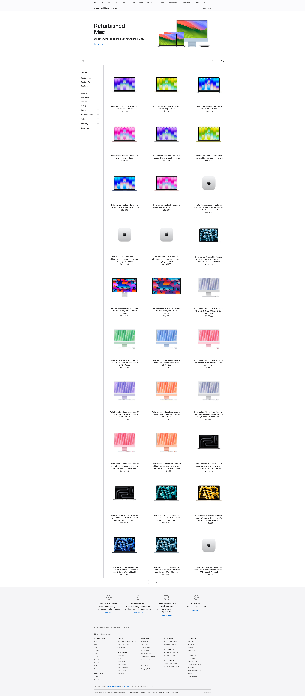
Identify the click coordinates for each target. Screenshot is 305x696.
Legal (168, 692)
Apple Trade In (145, 660)
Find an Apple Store (113, 686)
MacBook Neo (85, 78)
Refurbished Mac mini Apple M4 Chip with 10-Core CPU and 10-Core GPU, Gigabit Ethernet (208, 207)
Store (96, 641)
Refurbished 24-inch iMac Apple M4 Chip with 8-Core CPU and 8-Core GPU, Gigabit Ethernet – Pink (124, 466)
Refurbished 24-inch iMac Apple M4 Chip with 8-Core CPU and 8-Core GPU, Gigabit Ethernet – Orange (166, 466)
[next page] (162, 582)
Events (190, 674)
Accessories (98, 669)
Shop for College (169, 655)
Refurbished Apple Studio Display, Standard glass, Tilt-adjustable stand (124, 311)
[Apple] (95, 634)
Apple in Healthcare (170, 663)
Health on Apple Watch (171, 666)
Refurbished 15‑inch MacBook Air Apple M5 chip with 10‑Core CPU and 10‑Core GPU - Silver (166, 518)
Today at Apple (146, 647)
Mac (95, 645)
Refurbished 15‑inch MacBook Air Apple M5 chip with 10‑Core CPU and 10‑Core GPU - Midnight (124, 569)
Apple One (120, 655)
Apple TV (120, 658)
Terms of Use (145, 692)
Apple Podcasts (122, 667)
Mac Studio (84, 98)
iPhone (96, 651)
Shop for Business (170, 645)
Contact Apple (192, 677)
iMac (82, 90)
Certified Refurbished (106, 8)
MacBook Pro (85, 86)
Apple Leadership (193, 661)
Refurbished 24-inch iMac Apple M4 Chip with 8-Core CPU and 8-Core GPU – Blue (166, 362)
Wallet (96, 677)
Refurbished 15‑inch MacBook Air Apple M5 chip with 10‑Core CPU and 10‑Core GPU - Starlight (208, 518)
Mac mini (83, 94)
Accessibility (192, 641)
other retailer (126, 686)
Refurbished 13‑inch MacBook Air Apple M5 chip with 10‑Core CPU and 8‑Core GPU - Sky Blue (208, 259)
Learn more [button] (102, 44)
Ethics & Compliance (194, 671)
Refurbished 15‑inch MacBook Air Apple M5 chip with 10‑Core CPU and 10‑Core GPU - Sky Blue (166, 569)
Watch (96, 654)
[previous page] (143, 582)
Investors (191, 667)
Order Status (145, 666)
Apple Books (121, 671)
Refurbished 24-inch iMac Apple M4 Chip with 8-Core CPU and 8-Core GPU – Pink (208, 362)
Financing (144, 663)
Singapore (207, 692)
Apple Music (121, 661)
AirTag (96, 666)
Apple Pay (97, 680)
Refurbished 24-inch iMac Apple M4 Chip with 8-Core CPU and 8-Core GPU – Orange (166, 414)
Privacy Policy (134, 692)
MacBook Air (85, 82)
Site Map (175, 692)
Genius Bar (144, 645)
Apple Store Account (124, 645)
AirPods (96, 660)
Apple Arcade (121, 665)
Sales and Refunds (158, 692)
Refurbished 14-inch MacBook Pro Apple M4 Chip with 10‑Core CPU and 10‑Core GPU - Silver (124, 518)
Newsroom (191, 658)
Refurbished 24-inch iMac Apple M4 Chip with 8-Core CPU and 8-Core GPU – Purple (124, 414)
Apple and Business (170, 641)
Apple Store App (146, 654)
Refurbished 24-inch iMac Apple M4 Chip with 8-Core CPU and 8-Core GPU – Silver (208, 311)
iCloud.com (121, 647)
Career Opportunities (194, 665)
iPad (95, 647)
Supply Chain (192, 651)
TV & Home (98, 663)
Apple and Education (171, 652)
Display (83, 106)
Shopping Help (145, 669)
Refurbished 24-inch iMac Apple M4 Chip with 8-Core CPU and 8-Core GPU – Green (124, 362)
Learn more (109, 613)
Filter (83, 61)
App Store (120, 674)
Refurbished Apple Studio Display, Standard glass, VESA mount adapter (166, 311)
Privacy (190, 647)
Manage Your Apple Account (126, 641)
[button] (204, 2)
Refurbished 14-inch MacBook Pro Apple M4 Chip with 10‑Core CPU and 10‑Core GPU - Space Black (209, 466)
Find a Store (145, 641)
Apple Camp (145, 651)
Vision (96, 657)
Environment (192, 645)
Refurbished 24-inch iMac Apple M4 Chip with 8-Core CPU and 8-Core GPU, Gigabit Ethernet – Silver (208, 414)
